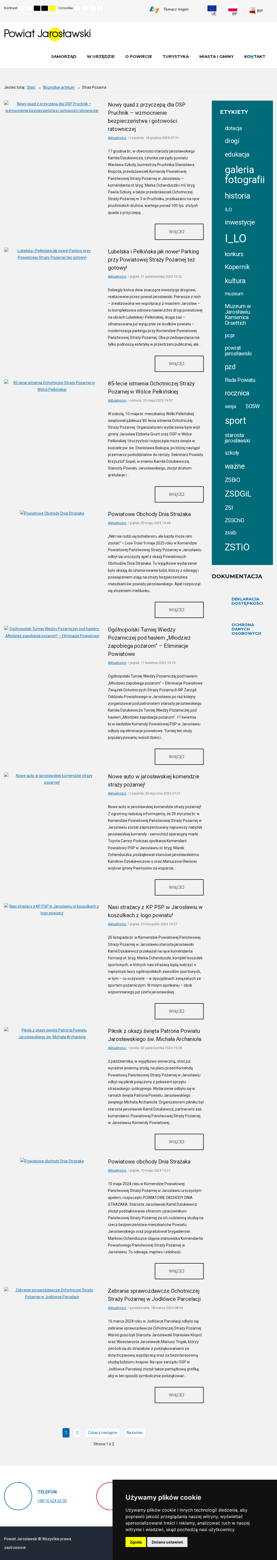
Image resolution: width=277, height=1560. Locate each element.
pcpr (230, 335)
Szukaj (271, 8)
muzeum (234, 294)
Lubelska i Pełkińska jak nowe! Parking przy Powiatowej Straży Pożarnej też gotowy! (153, 259)
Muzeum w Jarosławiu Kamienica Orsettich (237, 314)
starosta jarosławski (237, 438)
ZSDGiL (238, 493)
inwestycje (240, 222)
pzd (230, 367)
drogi (232, 141)
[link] (256, 11)
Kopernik (237, 267)
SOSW (253, 406)
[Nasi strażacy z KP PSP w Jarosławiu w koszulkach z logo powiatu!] (52, 909)
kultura (235, 281)
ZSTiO (237, 547)
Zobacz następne (102, 1432)
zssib (230, 533)
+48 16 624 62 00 (52, 1501)
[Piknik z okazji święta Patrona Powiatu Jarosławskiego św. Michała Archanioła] (52, 1033)
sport (235, 420)
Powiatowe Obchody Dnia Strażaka (149, 514)
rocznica (237, 393)
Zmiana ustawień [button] (167, 1542)
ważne (235, 466)
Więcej (177, 231)
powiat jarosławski (238, 351)
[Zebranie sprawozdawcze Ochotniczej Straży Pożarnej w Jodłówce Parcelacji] (52, 1293)
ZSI (229, 507)
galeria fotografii (245, 175)
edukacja (237, 154)
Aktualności (117, 138)
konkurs (234, 254)
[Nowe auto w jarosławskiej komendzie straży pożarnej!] (52, 779)
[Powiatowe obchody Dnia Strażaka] (52, 1161)
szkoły (232, 453)
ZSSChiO (234, 520)
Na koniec (135, 1432)
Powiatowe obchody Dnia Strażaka (149, 1161)
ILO (228, 209)
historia (237, 195)
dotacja (233, 128)
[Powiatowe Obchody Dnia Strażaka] (52, 513)
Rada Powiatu (240, 380)
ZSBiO (232, 480)
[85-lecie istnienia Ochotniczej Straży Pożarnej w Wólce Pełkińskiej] (52, 386)
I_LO (235, 238)
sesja (230, 406)
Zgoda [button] (136, 1542)
